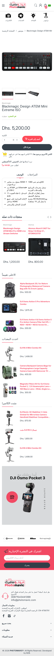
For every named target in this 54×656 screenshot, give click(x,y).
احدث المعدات (10, 339)
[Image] (27, 495)
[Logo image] (9, 538)
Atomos (31, 225)
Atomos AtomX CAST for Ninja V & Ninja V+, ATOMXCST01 (39, 231)
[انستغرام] (9, 616)
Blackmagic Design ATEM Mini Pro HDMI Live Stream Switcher (14, 231)
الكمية (4, 135)
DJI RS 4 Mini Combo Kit (30, 348)
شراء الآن (27, 147)
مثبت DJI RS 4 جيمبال (28, 430)
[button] (49, 5)
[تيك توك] (15, 616)
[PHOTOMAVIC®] (14, 583)
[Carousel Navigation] (49, 217)
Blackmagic (6, 103)
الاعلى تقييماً (9, 274)
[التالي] (3, 62)
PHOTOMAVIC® (17, 650)
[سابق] (50, 62)
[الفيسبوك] (3, 616)
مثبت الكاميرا (9, 403)
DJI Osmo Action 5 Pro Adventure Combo (35, 302)
